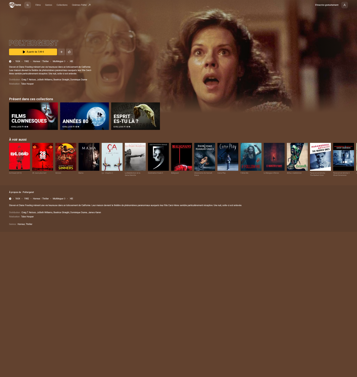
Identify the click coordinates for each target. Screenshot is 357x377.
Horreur (36, 61)
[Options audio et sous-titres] (64, 61)
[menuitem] (27, 5)
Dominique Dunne (78, 79)
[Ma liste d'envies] (61, 52)
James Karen (94, 212)
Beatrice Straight (61, 79)
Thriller (45, 61)
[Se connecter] (344, 5)
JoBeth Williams (44, 79)
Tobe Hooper (27, 84)
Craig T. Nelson (28, 79)
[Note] (69, 52)
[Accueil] (15, 5)
